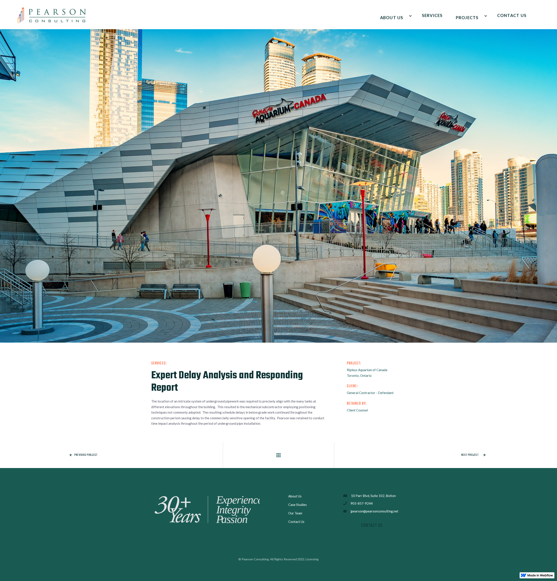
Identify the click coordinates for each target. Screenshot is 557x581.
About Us (295, 496)
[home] (51, 15)
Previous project (84, 455)
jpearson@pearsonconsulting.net (374, 511)
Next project (473, 455)
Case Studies (297, 505)
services (432, 15)
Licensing (312, 559)
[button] (394, 15)
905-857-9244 (362, 503)
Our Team (295, 513)
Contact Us (512, 15)
